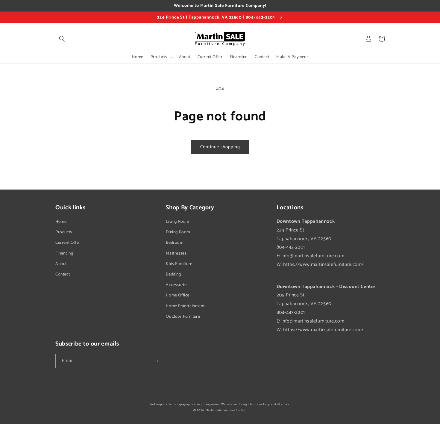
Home (60, 221)
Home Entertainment (185, 306)
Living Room (177, 221)
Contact (62, 274)
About (61, 264)
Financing (64, 253)
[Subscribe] (156, 361)
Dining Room (178, 232)
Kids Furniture (179, 264)
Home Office (177, 295)
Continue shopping (220, 147)
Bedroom (174, 242)
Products (63, 232)
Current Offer (68, 242)
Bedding (173, 274)
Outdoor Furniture (183, 316)
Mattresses (176, 253)
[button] (62, 38)
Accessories (177, 284)
